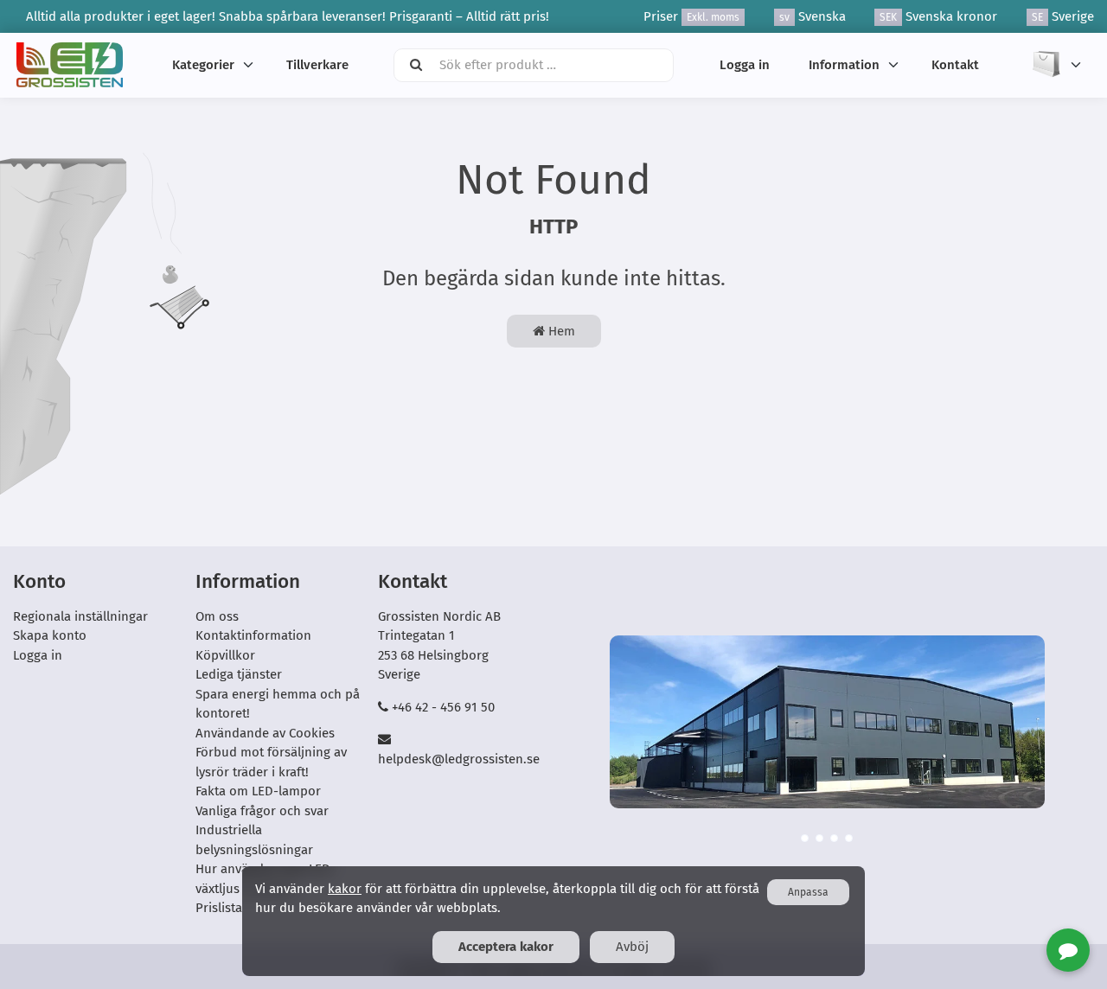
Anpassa (808, 892)
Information (844, 65)
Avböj (632, 946)
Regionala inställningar (80, 616)
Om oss (217, 616)
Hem (560, 331)
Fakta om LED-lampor (258, 791)
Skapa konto (49, 635)
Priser (691, 16)
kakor (345, 888)
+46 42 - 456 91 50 (443, 707)
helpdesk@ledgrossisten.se (459, 759)
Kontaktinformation (253, 635)
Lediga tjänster (238, 674)
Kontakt (955, 65)
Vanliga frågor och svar (262, 811)
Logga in (745, 65)
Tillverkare (317, 65)
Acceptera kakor (506, 946)
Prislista (218, 908)
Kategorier (203, 65)
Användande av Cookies (265, 733)
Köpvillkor (225, 655)
